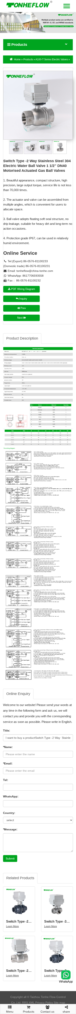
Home (17, 59)
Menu (9, 1010)
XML (31, 1002)
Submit (10, 858)
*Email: (8, 763)
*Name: (8, 747)
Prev (23, 308)
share (66, 1011)
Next (20, 317)
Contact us (47, 1011)
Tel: (5, 780)
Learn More (12, 926)
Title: (6, 730)
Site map (59, 1002)
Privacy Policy (44, 1002)
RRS (25, 1002)
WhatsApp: (10, 796)
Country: (9, 812)
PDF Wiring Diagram (22, 289)
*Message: (10, 829)
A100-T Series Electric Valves (51, 59)
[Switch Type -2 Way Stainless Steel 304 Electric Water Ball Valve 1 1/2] (38, 105)
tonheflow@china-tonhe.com (34, 270)
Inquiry (22, 298)
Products (28, 59)
